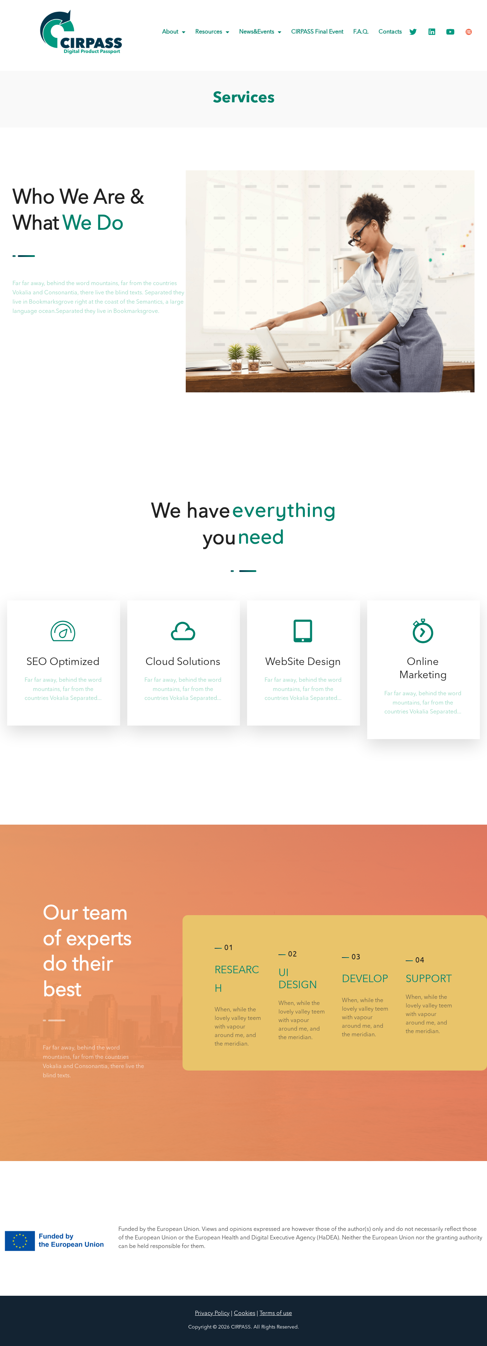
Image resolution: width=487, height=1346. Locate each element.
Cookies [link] (244, 1313)
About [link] (170, 32)
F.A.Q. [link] (361, 32)
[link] (81, 32)
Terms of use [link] (276, 1313)
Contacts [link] (390, 32)
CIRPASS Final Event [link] (317, 32)
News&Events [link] (256, 32)
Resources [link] (208, 32)
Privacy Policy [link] (212, 1313)
